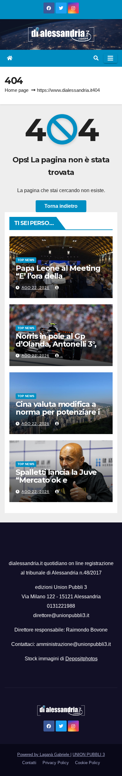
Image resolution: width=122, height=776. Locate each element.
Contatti (29, 762)
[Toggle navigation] (110, 58)
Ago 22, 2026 (35, 288)
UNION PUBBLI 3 (89, 754)
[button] (96, 58)
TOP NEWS (26, 260)
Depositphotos (81, 658)
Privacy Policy (56, 762)
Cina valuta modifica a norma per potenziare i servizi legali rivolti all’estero (58, 416)
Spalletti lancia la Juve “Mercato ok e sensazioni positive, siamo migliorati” (56, 484)
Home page (16, 90)
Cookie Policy (87, 762)
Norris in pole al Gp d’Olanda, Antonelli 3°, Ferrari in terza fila (56, 344)
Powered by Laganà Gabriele (43, 754)
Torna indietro (61, 206)
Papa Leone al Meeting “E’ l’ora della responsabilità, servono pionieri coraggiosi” (58, 280)
